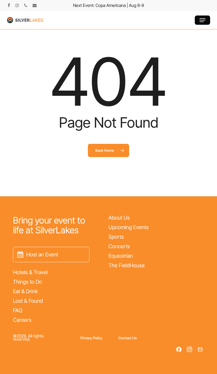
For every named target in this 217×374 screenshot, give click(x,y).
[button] (202, 20)
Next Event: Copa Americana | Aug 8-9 (108, 5)
